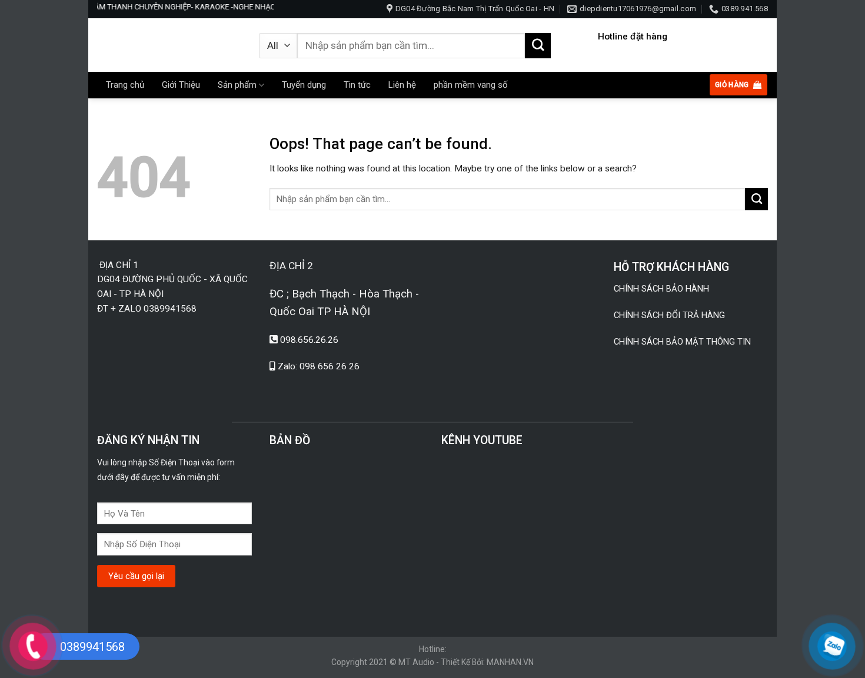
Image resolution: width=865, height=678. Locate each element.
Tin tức (357, 85)
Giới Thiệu (181, 85)
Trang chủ (125, 85)
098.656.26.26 (309, 340)
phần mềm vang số (471, 85)
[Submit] (538, 46)
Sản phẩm (237, 85)
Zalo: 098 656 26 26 (319, 366)
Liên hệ (402, 85)
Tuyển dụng (304, 85)
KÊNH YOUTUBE (482, 440)
